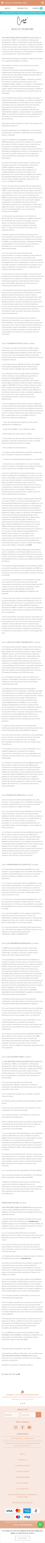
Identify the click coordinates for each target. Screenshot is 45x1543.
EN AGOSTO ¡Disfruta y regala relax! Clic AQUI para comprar (22, 12)
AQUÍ (30, 545)
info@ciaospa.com (29, 1438)
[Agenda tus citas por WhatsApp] (22, 1392)
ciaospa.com (26, 1258)
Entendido (22, 1538)
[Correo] (29, 1427)
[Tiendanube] (22, 1525)
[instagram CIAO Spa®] (15, 1427)
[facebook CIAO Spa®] (22, 1427)
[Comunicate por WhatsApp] (40, 1524)
